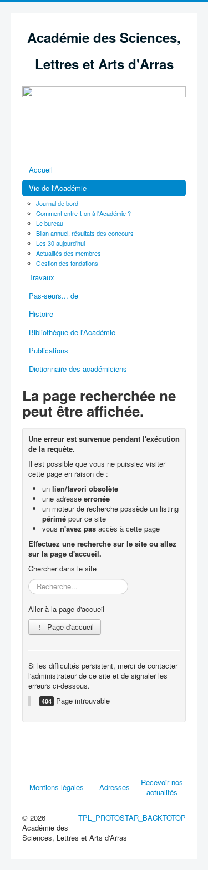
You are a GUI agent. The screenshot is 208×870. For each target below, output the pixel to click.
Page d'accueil (69, 626)
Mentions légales (56, 787)
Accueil (41, 169)
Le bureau (49, 223)
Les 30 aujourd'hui (60, 243)
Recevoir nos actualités (162, 787)
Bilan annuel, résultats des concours (85, 233)
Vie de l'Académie (58, 188)
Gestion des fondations (67, 263)
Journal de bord (57, 203)
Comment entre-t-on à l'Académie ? (83, 213)
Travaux (41, 277)
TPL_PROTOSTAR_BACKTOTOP (132, 817)
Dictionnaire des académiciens (78, 368)
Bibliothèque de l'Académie (72, 332)
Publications (48, 350)
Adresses (114, 787)
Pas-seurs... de (53, 295)
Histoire (41, 313)
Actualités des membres (68, 253)
